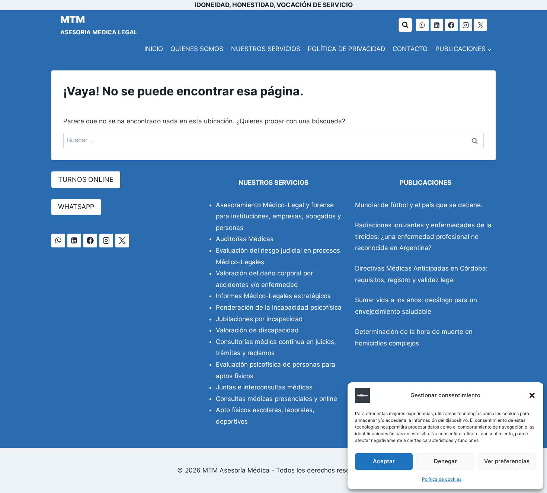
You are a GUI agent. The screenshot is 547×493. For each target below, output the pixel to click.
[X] (480, 25)
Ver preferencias (507, 461)
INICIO (153, 49)
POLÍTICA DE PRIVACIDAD (346, 49)
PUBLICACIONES (425, 182)
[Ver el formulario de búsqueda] (405, 25)
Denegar (445, 461)
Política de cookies (441, 479)
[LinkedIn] (437, 25)
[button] (532, 395)
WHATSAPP (76, 207)
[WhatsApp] (422, 25)
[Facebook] (451, 25)
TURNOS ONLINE (85, 179)
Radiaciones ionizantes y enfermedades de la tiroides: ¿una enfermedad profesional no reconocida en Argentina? (423, 236)
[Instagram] (466, 25)
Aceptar (384, 461)
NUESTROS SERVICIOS (265, 49)
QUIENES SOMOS (196, 49)
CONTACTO (410, 49)
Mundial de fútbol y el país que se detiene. (419, 205)
